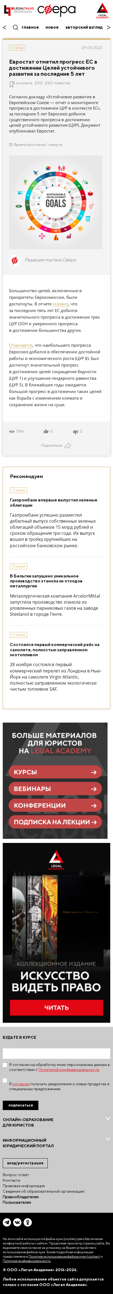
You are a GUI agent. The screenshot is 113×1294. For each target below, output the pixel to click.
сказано (60, 303)
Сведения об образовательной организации (43, 1191)
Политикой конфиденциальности (68, 1069)
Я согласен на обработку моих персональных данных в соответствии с (59, 1067)
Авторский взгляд (84, 27)
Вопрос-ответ (16, 1175)
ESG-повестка (57, 83)
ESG (38, 83)
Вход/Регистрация (25, 1163)
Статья (17, 47)
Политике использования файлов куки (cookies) (64, 1256)
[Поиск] (15, 27)
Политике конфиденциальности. (27, 1261)
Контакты (11, 1180)
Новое (52, 27)
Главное (30, 27)
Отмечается (20, 345)
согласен (21, 1084)
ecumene (24, 83)
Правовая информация (24, 1186)
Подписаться (21, 1105)
